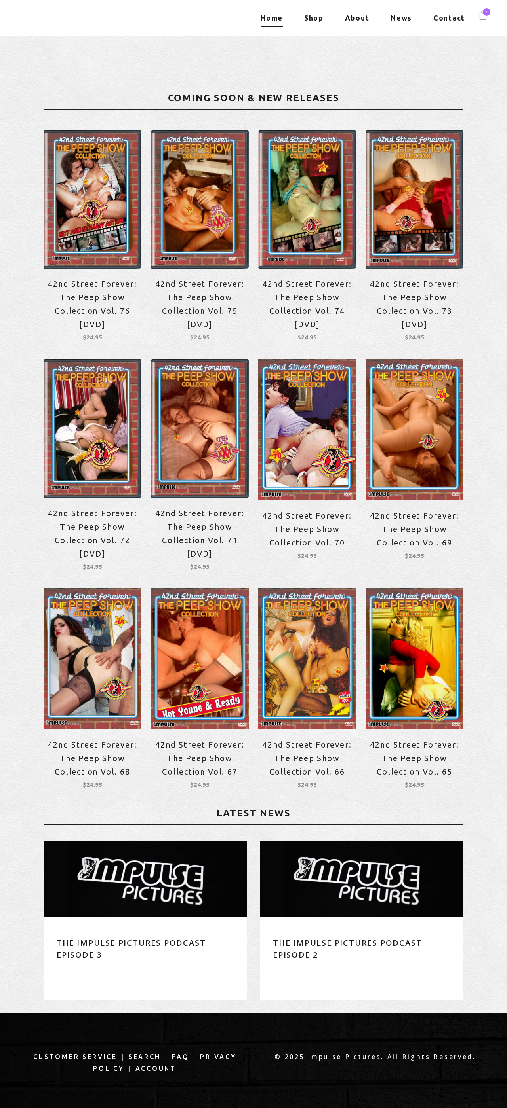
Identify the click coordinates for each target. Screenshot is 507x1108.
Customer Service (75, 1056)
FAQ (180, 1056)
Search (144, 1056)
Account (155, 1068)
